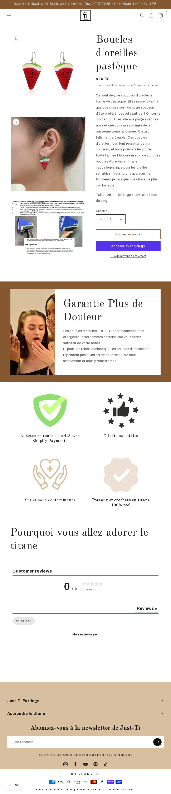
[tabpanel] (85, 648)
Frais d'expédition (107, 85)
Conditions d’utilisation (121, 789)
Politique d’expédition (49, 789)
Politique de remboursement (84, 789)
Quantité (101, 211)
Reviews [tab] (147, 608)
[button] (8, 15)
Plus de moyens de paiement (128, 256)
